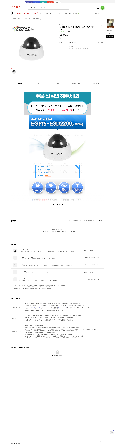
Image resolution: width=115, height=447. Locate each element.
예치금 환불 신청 (110, 36)
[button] (101, 26)
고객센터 (102, 2)
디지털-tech (16, 19)
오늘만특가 (34, 13)
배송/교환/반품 (76, 83)
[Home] (11, 18)
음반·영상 (26, 13)
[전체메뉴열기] (12, 13)
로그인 (83, 2)
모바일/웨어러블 (26, 19)
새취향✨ (19, 13)
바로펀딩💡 (58, 13)
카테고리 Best (95, 83)
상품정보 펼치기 (56, 204)
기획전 (108, 33)
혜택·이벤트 (109, 30)
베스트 (41, 13)
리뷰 (39, 83)
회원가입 (78, 2)
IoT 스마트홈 (36, 19)
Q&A (57, 83)
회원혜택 (87, 2)
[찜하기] (102, 443)
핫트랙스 (31, 7)
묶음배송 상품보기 (84, 48)
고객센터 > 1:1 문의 (62, 307)
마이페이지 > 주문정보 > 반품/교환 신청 (34, 307)
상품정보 (20, 83)
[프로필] (102, 8)
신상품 (46, 13)
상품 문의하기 (100, 220)
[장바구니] (97, 7)
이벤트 (52, 13)
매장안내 (98, 2)
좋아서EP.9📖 (67, 13)
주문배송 (93, 2)
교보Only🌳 (76, 13)
